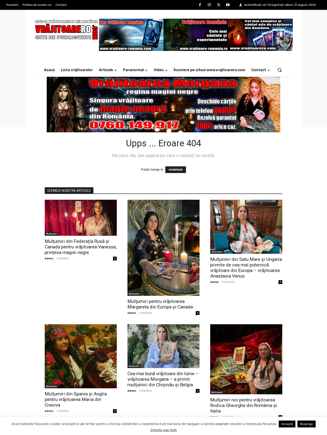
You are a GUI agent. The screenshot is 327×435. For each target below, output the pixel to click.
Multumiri (51, 233)
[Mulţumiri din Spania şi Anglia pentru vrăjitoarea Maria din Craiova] (81, 356)
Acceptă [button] (287, 424)
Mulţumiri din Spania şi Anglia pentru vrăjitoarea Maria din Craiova (76, 399)
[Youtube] (227, 5)
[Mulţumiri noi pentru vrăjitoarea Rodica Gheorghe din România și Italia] (246, 359)
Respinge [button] (306, 424)
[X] (218, 5)
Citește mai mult (163, 430)
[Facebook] (200, 5)
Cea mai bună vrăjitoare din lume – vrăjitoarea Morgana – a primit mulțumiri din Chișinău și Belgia (163, 379)
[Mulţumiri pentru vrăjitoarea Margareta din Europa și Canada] (163, 248)
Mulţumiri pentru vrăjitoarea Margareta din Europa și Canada (160, 304)
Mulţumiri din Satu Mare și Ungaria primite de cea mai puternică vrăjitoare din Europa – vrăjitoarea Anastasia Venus (246, 268)
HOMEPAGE (176, 169)
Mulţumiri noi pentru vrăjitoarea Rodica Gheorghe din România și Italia (243, 405)
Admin (49, 258)
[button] (279, 70)
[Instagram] (209, 5)
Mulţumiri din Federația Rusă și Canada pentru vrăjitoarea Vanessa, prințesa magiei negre (81, 247)
